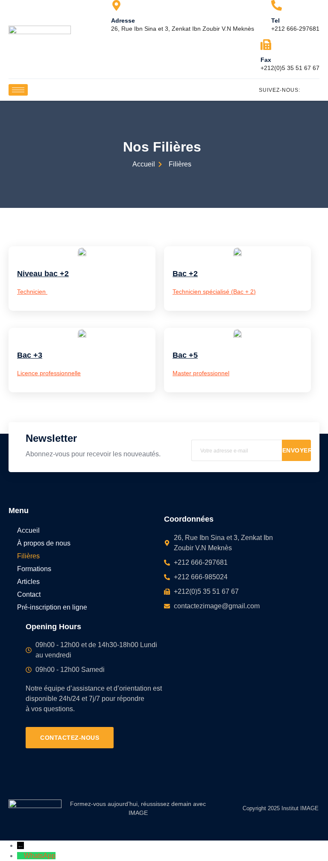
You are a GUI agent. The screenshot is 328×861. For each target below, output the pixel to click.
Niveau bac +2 (43, 273)
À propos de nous (43, 543)
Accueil (28, 530)
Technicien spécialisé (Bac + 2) (214, 291)
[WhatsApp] (20, 855)
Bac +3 (29, 355)
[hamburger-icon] (18, 90)
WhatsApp (40, 855)
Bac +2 (185, 273)
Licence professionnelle (49, 373)
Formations (34, 568)
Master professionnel (201, 373)
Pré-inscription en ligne (52, 607)
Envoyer (296, 450)
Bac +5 (185, 355)
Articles (28, 581)
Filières (28, 556)
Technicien (32, 291)
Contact (29, 594)
